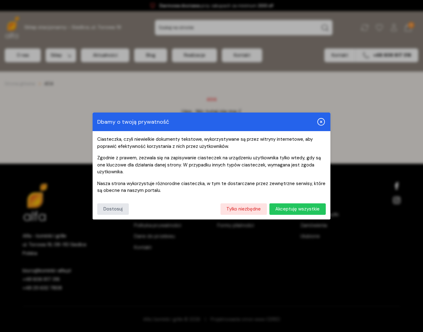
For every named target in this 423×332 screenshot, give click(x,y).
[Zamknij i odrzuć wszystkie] (321, 121)
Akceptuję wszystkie (297, 209)
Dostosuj (113, 209)
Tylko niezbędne (243, 209)
